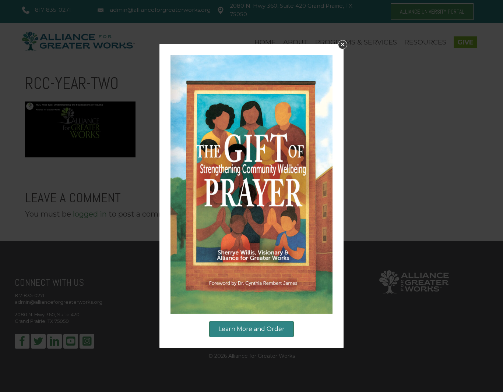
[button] (342, 44)
